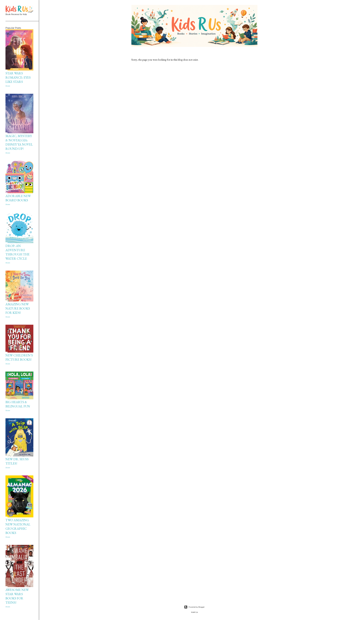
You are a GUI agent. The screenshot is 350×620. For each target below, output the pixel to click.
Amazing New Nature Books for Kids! (17, 308)
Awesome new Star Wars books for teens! (17, 596)
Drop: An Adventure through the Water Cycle (17, 252)
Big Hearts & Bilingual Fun (17, 404)
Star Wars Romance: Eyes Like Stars (18, 77)
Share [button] (7, 86)
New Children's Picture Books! (19, 357)
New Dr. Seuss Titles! (17, 461)
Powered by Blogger (197, 607)
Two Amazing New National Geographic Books (17, 526)
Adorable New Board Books (18, 198)
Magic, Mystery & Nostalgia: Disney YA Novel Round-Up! (19, 142)
